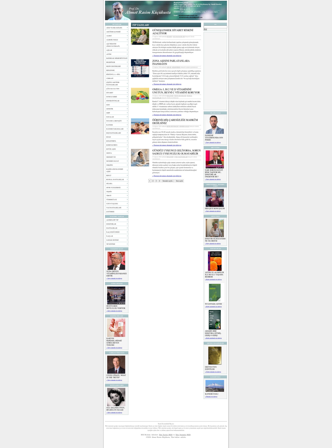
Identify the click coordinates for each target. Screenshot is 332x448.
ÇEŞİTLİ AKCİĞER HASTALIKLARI (112, 83)
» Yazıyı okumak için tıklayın (114, 278)
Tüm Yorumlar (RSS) (183, 434)
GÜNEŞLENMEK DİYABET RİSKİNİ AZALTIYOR (172, 31)
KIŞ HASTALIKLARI (113, 133)
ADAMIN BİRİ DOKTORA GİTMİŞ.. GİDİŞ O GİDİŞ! (213, 333)
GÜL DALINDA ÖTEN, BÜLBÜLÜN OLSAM (115, 408)
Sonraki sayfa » (168, 181)
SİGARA (109, 183)
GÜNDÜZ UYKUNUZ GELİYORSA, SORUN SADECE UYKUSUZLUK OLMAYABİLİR (176, 152)
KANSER (109, 125)
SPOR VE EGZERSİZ (113, 187)
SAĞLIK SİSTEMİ (112, 240)
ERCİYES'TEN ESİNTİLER (211, 368)
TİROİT (108, 195)
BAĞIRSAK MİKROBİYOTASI (116, 58)
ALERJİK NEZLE (112, 40)
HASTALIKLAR (111, 228)
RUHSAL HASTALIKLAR (115, 179)
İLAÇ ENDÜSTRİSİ (112, 232)
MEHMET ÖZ (111, 157)
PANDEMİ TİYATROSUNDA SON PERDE (214, 137)
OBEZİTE (109, 165)
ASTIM (108, 54)
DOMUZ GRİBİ (111, 97)
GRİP (108, 113)
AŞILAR (109, 50)
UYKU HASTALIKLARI (181, 157)
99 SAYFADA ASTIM (213, 304)
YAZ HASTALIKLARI (113, 207)
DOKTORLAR (111, 224)
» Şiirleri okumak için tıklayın (213, 372)
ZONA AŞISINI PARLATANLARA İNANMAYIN (171, 62)
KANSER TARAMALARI (114, 129)
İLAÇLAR (109, 236)
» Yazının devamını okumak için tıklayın (166, 55)
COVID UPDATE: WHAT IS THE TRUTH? (116, 376)
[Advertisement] (215, 71)
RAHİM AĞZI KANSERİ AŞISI (114, 170)
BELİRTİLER (110, 62)
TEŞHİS (109, 191)
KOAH (108, 137)
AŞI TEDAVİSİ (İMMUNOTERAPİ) (113, 45)
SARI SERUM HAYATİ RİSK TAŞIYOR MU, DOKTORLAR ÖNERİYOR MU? (214, 173)
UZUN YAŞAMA (112, 203)
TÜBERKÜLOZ (111, 199)
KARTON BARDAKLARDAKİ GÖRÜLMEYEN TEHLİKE (114, 341)
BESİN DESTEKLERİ (113, 66)
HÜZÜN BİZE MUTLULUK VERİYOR (115, 307)
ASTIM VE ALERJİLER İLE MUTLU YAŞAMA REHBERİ (214, 274)
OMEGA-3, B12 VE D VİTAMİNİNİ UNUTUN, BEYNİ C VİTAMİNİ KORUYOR (176, 91)
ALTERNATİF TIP (112, 220)
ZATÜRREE (110, 212)
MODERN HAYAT (112, 161)
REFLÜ (108, 175)
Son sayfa (179, 181)
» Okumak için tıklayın (211, 396)
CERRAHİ (109, 78)
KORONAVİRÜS (111, 145)
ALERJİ (109, 36)
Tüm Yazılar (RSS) (165, 434)
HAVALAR (110, 117)
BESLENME (110, 70)
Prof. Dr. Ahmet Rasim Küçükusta (166, 10)
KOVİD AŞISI (111, 149)
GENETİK (109, 109)
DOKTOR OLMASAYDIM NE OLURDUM (215, 239)
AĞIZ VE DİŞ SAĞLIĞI (114, 28)
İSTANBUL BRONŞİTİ (114, 121)
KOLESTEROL (111, 141)
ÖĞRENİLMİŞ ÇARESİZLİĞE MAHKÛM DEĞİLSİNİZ (175, 121)
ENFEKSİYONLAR (112, 101)
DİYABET (109, 93)
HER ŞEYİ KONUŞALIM (215, 208)
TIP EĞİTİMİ (110, 244)
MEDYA (109, 153)
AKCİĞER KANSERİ (113, 32)
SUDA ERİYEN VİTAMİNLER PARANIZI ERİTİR (116, 273)
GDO (108, 105)
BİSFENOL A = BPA (113, 74)
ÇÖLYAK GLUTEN (112, 89)
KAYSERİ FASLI (211, 394)
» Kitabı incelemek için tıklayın (213, 279)
